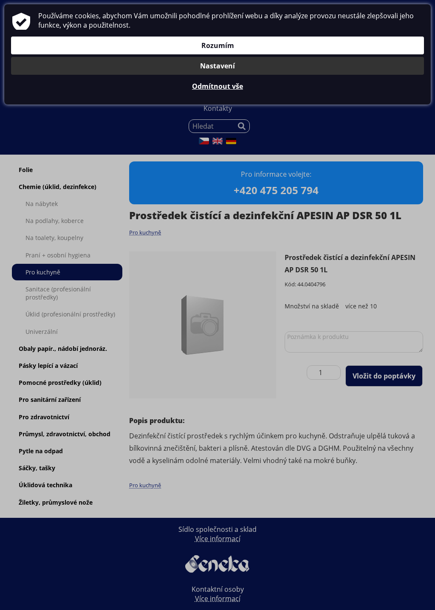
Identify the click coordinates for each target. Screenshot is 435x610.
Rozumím (217, 45)
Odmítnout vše (217, 86)
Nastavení (217, 66)
